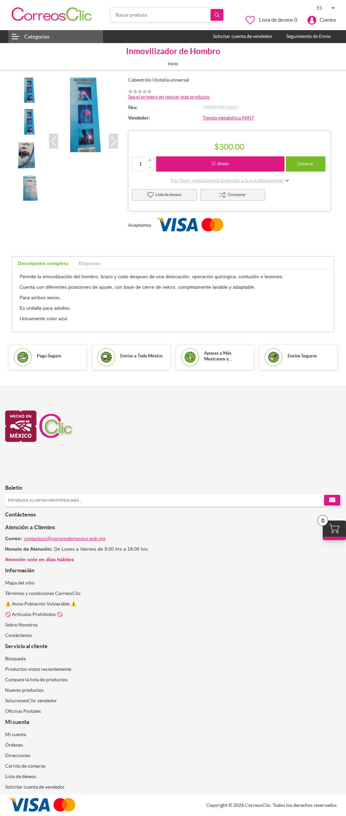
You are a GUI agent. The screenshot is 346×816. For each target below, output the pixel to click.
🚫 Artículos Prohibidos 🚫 (34, 614)
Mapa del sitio (19, 583)
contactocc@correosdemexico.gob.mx (64, 538)
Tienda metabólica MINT (228, 117)
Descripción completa (43, 263)
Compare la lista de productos (36, 679)
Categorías (37, 37)
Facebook (13, 474)
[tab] (43, 263)
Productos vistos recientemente (38, 669)
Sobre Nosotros (21, 624)
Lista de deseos (168, 194)
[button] (53, 141)
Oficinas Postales (23, 711)
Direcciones (17, 755)
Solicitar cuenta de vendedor (35, 787)
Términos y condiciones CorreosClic (43, 593)
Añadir (223, 163)
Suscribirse (332, 500)
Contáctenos (18, 635)
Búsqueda (217, 15)
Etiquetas (90, 263)
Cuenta (328, 20)
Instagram (28, 474)
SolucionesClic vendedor (31, 700)
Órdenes (14, 745)
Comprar (305, 163)
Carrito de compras (25, 766)
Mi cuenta (15, 734)
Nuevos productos (24, 690)
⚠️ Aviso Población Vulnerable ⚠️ (40, 604)
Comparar (237, 194)
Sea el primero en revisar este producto (168, 97)
